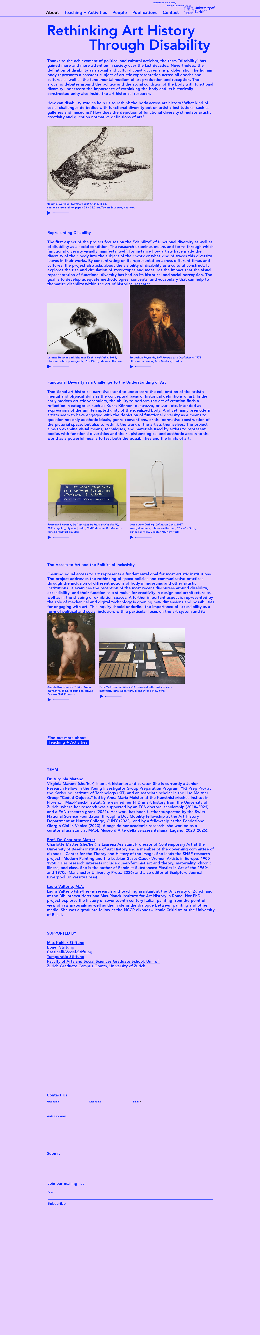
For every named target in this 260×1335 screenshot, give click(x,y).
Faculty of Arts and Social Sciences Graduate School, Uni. (100, 961)
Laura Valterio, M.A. (65, 886)
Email (136, 1101)
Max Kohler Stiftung (66, 942)
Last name (95, 1101)
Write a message (56, 1116)
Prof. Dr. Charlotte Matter (71, 839)
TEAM (52, 769)
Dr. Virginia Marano (65, 779)
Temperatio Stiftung (65, 956)
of (157, 961)
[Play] (48, 213)
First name (53, 1101)
